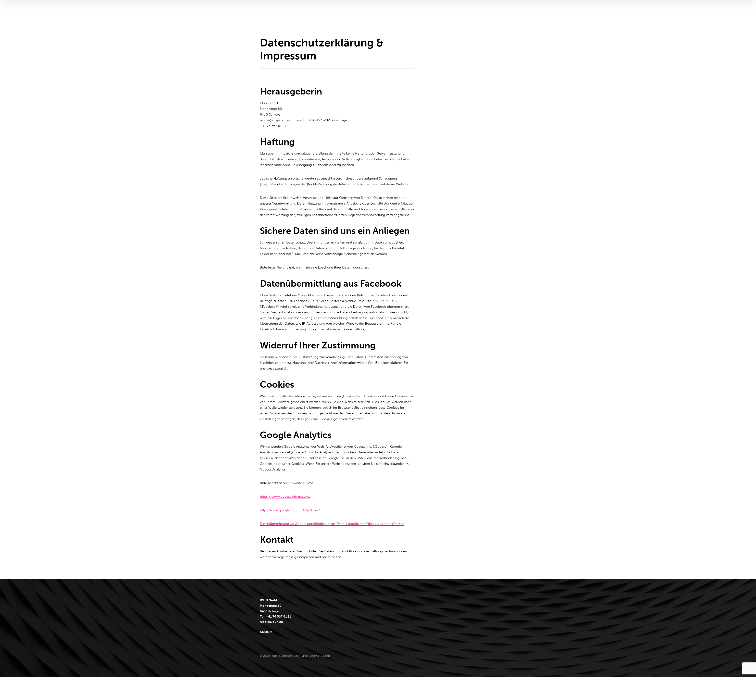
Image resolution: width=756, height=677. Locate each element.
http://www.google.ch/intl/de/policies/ (290, 510)
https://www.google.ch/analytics (285, 496)
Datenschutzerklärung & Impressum (304, 656)
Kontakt (266, 632)
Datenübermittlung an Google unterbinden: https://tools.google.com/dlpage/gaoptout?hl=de (332, 524)
